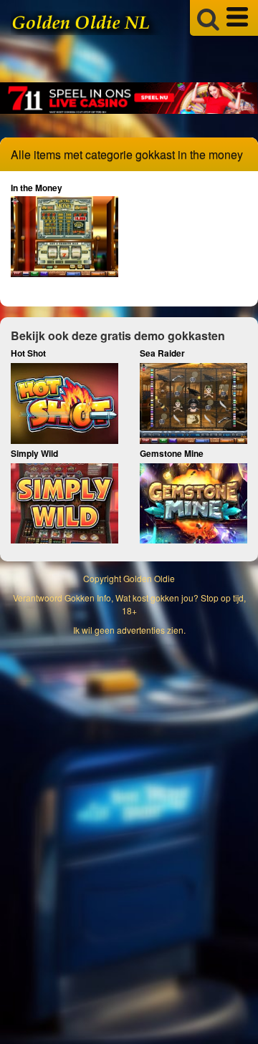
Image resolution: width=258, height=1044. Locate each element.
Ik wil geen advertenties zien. (129, 630)
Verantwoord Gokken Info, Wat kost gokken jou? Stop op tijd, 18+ (129, 603)
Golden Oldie (149, 578)
